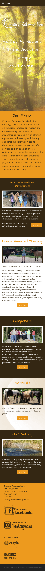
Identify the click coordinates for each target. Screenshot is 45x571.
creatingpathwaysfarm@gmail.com (17, 499)
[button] (6, 3)
